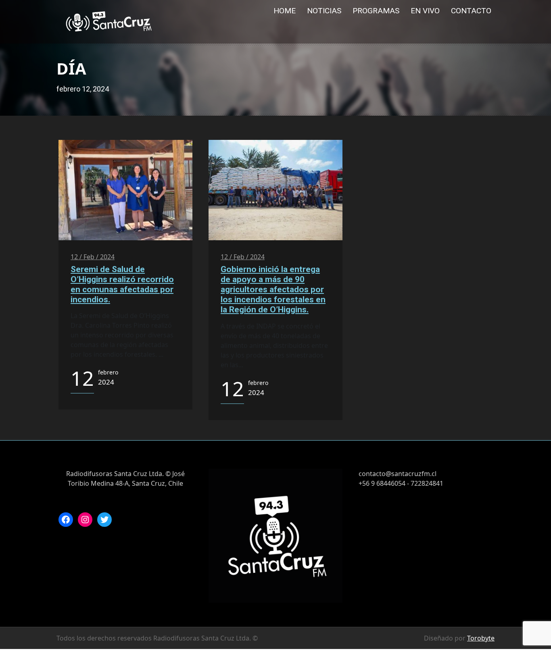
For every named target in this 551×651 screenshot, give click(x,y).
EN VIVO (425, 10)
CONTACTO (471, 10)
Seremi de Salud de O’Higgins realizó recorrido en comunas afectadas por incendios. (122, 284)
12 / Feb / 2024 (93, 256)
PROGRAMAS (376, 10)
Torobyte (481, 638)
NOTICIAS (324, 10)
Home (284, 10)
